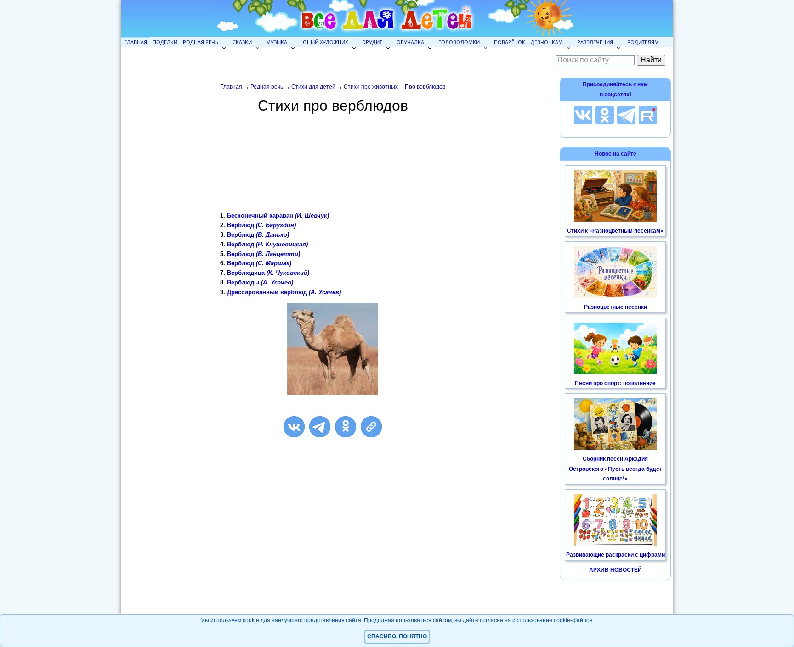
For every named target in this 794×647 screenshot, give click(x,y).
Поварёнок (509, 42)
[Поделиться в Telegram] (319, 426)
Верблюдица (268, 272)
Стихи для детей (313, 87)
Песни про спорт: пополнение (615, 383)
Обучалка (410, 42)
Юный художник (324, 42)
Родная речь (200, 42)
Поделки (165, 42)
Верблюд (261, 225)
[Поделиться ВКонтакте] (294, 426)
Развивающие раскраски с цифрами (615, 555)
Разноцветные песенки (615, 307)
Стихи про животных (371, 87)
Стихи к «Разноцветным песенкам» (615, 231)
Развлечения (595, 42)
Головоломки (459, 42)
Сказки (242, 42)
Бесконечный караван (278, 215)
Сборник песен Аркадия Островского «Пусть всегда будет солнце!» (615, 469)
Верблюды (260, 282)
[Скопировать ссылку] (371, 426)
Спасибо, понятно (397, 636)
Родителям (643, 42)
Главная (135, 42)
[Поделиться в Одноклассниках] (345, 426)
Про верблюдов (425, 87)
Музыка (276, 42)
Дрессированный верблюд (284, 292)
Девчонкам (547, 42)
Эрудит (372, 42)
